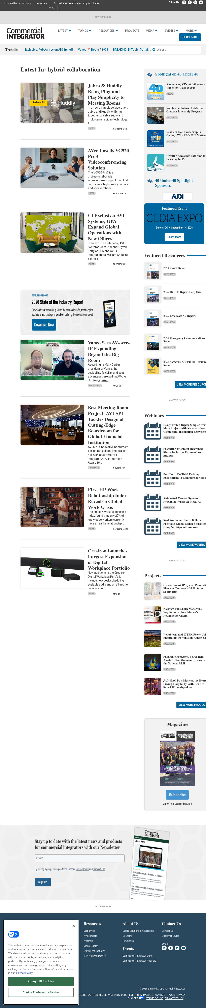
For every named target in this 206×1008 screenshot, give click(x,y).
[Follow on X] (184, 2)
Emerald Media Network (17, 3)
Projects (132, 30)
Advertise (42, 3)
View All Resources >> (94, 956)
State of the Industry (94, 951)
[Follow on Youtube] (201, 2)
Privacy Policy (24, 972)
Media (150, 30)
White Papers (90, 936)
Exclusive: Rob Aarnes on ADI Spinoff (49, 49)
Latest (63, 30)
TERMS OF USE (154, 998)
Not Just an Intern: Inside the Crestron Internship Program (184, 110)
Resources (107, 30)
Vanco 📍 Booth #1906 (93, 49)
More (190, 30)
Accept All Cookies (41, 981)
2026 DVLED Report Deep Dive (182, 292)
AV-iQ (51, 7)
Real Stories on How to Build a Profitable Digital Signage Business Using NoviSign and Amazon (184, 523)
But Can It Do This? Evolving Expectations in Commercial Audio (184, 476)
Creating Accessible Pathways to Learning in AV (185, 157)
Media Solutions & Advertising (138, 931)
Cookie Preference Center (41, 992)
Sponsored (95, 386)
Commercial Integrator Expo (137, 956)
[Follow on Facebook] (190, 2)
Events (170, 30)
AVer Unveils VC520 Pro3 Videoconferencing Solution (108, 159)
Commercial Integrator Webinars (139, 961)
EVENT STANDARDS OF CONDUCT (148, 995)
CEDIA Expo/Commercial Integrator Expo (76, 3)
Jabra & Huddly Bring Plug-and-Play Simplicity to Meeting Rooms (106, 94)
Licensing (128, 936)
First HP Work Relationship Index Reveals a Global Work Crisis (107, 498)
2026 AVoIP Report (175, 268)
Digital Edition (90, 946)
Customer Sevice (170, 936)
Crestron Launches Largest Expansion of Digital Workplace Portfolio (109, 559)
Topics (83, 30)
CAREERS (81, 995)
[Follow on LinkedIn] (195, 2)
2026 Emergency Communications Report (184, 340)
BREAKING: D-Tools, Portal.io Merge (137, 49)
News (92, 128)
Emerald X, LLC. (156, 988)
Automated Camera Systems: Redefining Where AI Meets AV (182, 500)
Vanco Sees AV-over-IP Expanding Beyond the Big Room (109, 351)
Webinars (169, 438)
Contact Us (167, 931)
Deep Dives (169, 274)
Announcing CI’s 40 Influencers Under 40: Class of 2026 (185, 86)
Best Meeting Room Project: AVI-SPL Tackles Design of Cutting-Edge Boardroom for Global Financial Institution (108, 425)
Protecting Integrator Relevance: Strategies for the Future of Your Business (183, 452)
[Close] (73, 925)
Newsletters (129, 941)
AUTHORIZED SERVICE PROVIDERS (107, 995)
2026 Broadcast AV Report (179, 316)
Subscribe (190, 37)
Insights (172, 118)
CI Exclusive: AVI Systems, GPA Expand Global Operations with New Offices (106, 227)
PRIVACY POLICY (174, 998)
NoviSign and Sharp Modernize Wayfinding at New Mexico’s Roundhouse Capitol (182, 612)
